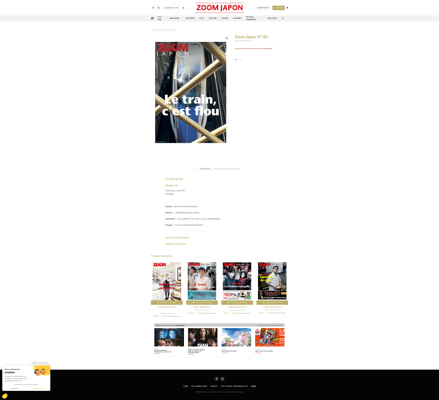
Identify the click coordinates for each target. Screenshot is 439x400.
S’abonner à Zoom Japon (175, 244)
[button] (227, 38)
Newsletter (173, 8)
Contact (214, 386)
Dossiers (190, 18)
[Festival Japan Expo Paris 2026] (229, 355)
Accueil (153, 30)
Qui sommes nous (199, 386)
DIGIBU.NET (180, 326)
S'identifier (263, 8)
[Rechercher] (183, 7)
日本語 (253, 386)
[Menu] (152, 18)
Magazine (174, 18)
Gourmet (237, 18)
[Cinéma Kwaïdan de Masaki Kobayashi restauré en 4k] (164, 355)
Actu (201, 18)
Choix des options (168, 302)
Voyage (224, 18)
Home (185, 386)
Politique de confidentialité (234, 386)
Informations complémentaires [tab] (227, 169)
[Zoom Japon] (220, 8)
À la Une (160, 18)
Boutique (272, 18)
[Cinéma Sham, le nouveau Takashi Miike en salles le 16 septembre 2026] (197, 355)
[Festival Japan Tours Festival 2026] (264, 355)
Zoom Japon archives (243, 40)
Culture (213, 18)
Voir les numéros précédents (177, 237)
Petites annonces (251, 18)
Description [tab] (205, 169)
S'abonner (278, 8)
